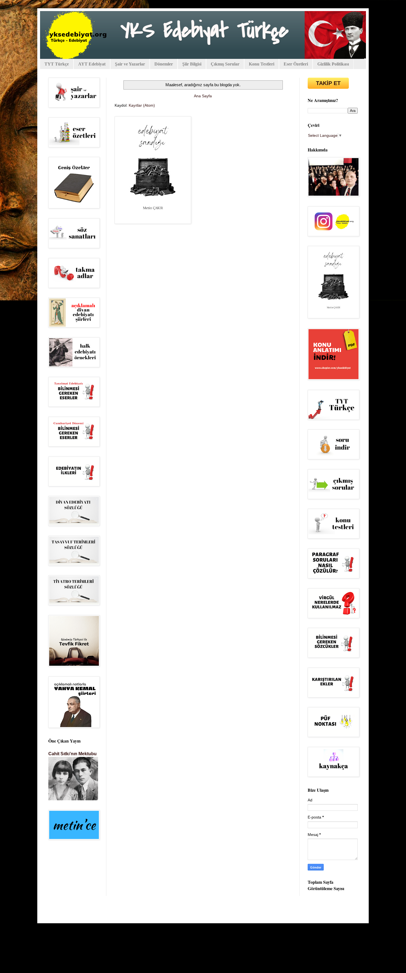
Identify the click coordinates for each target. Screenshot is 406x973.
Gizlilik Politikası (333, 64)
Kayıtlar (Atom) (142, 105)
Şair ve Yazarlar (130, 64)
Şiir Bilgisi (191, 64)
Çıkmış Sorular (225, 64)
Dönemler (163, 64)
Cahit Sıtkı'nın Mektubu (72, 753)
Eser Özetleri (296, 64)
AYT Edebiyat (92, 64)
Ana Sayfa (203, 96)
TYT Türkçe (56, 64)
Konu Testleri (261, 64)
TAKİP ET (328, 83)
